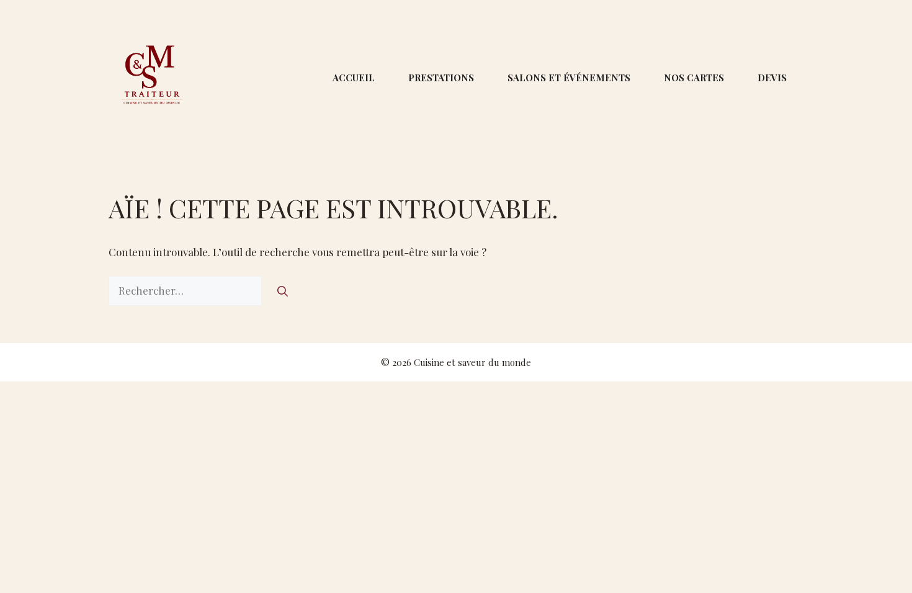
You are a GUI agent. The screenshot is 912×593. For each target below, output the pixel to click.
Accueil (354, 77)
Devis (772, 77)
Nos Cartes (694, 77)
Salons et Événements (568, 77)
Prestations (441, 77)
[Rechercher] (282, 291)
